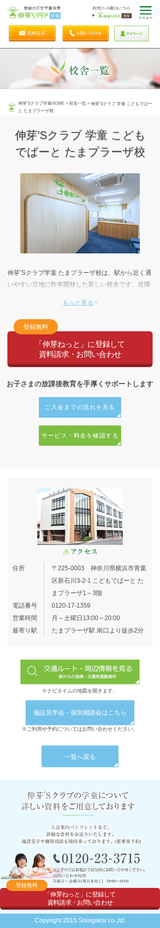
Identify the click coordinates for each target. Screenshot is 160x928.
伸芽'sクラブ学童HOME (41, 103)
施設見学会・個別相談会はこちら (80, 712)
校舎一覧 (77, 103)
